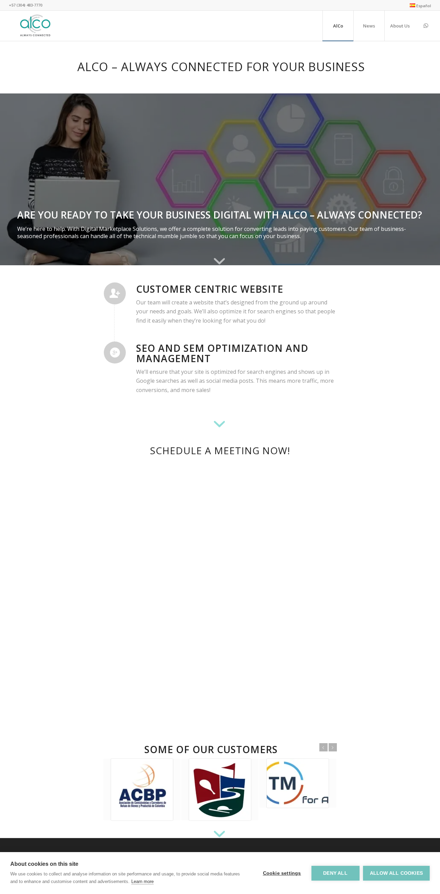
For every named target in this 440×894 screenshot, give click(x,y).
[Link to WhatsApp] (426, 25)
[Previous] (15, 179)
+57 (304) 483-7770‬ (25, 5)
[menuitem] (418, 5)
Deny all (335, 873)
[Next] (424, 179)
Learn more (142, 881)
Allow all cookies (396, 873)
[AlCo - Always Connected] (35, 26)
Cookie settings (282, 873)
